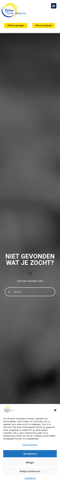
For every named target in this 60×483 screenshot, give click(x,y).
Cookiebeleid (30, 478)
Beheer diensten (30, 445)
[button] (55, 410)
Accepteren (30, 453)
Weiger (30, 462)
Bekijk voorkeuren (30, 471)
